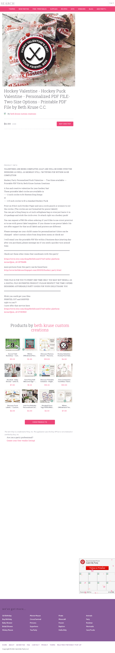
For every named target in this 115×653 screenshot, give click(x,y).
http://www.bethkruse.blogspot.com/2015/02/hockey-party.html (32, 270)
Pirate (61, 616)
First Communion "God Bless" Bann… (64, 381)
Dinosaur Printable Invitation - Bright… (47, 381)
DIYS (72, 9)
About (12, 645)
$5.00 (29, 359)
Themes (12, 9)
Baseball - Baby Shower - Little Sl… (12, 381)
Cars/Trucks (90, 630)
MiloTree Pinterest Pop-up (69, 645)
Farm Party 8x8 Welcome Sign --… (29, 381)
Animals (89, 616)
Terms (52, 645)
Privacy (44, 645)
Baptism (62, 626)
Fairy (88, 619)
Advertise (20, 645)
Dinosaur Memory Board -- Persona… (47, 355)
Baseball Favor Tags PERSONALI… (47, 406)
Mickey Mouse (7, 630)
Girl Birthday (7, 616)
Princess (33, 623)
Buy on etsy (65, 124)
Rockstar (89, 623)
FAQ (28, 645)
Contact (36, 645)
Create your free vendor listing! (21, 440)
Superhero (34, 626)
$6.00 (64, 359)
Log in (111, 3)
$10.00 (64, 385)
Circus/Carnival (35, 619)
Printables (40, 9)
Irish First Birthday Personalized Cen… (30, 406)
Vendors (81, 9)
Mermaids (90, 626)
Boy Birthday (7, 619)
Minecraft (62, 619)
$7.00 (12, 385)
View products (40, 422)
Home (4, 645)
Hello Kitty (63, 630)
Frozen (61, 623)
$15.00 (47, 359)
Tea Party (33, 630)
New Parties (24, 9)
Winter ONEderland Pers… (29, 355)
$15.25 (12, 359)
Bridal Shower (7, 626)
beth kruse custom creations (23, 114)
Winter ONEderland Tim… (64, 406)
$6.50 (47, 411)
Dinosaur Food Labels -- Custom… (12, 406)
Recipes (64, 9)
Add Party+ (101, 9)
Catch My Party (57, 3)
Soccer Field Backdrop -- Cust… (12, 355)
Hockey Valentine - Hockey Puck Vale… (64, 355)
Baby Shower (7, 623)
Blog (91, 9)
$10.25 (47, 385)
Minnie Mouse (35, 616)
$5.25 (30, 385)
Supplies (54, 9)
